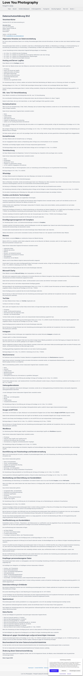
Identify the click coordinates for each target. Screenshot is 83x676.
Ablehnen (64, 670)
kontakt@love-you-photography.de (15, 36)
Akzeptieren (54, 670)
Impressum (69, 673)
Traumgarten (46, 9)
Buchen (72, 9)
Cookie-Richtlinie (63, 673)
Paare (9, 9)
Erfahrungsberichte (36, 9)
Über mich (65, 9)
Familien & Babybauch (24, 9)
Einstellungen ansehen (75, 670)
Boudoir (15, 9)
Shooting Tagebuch (56, 9)
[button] (74, 9)
